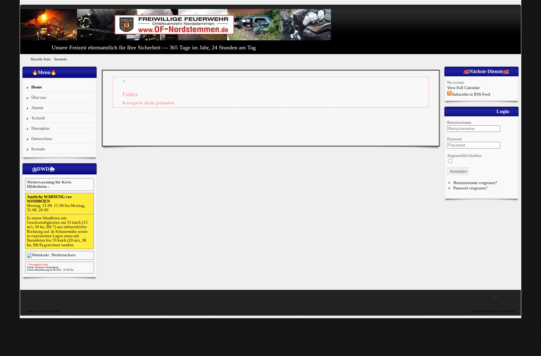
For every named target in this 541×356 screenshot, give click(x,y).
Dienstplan (40, 128)
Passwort (454, 139)
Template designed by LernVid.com (492, 311)
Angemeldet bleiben (464, 155)
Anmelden (458, 171)
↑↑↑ (495, 297)
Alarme (37, 107)
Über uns (38, 97)
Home (36, 87)
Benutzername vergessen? (475, 182)
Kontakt (38, 149)
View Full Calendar (463, 87)
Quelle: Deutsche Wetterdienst (42, 267)
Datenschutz (41, 138)
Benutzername (459, 122)
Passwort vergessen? (470, 188)
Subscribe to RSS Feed (471, 94)
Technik (38, 118)
